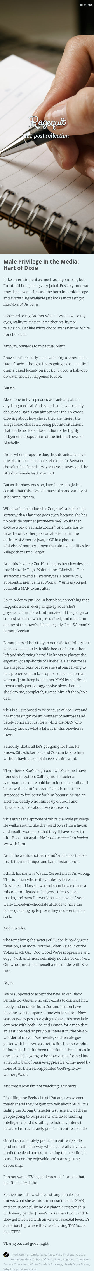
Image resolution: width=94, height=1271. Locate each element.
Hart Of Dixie (44, 1259)
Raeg (58, 1259)
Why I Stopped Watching (19, 1269)
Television (83, 1259)
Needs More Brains (76, 1264)
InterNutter (18, 1255)
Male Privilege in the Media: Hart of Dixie (41, 265)
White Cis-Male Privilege (46, 1264)
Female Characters (16, 1264)
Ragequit (69, 1259)
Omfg (34, 1255)
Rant (43, 1255)
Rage (51, 1255)
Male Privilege (65, 1255)
